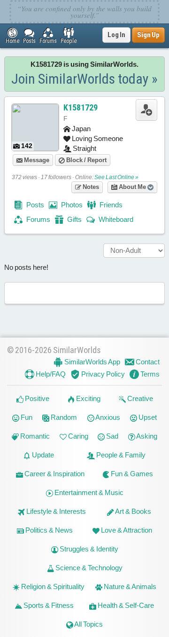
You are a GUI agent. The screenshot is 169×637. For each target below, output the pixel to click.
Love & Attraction (126, 530)
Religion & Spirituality (52, 586)
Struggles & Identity (88, 549)
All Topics (88, 624)
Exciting (87, 398)
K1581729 (80, 107)
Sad (111, 436)
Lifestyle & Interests (55, 511)
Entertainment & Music (88, 492)
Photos (71, 205)
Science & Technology (88, 568)
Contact (147, 362)
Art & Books (132, 511)
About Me (132, 186)
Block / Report (86, 160)
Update (42, 455)
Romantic (34, 436)
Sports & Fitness (48, 605)
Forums (37, 219)
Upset (147, 417)
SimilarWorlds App (91, 362)
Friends (110, 205)
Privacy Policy (102, 374)
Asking (146, 436)
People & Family (120, 455)
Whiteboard (115, 219)
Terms (149, 374)
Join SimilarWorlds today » (84, 79)
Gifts (74, 219)
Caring (77, 436)
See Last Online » (116, 177)
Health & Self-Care (125, 605)
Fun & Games (131, 474)
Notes (90, 186)
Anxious (107, 417)
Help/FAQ (50, 374)
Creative (139, 398)
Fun (25, 417)
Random (63, 417)
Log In (116, 35)
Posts (34, 205)
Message (36, 160)
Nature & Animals (129, 586)
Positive (36, 398)
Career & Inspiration (53, 474)
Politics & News (48, 530)
